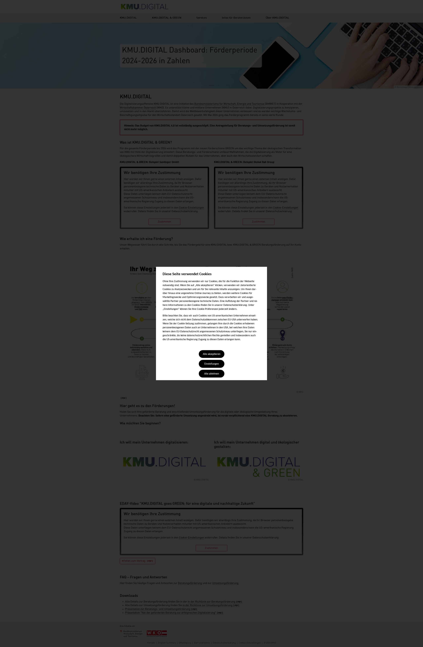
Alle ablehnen (211, 374)
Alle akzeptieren (211, 354)
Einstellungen (211, 364)
